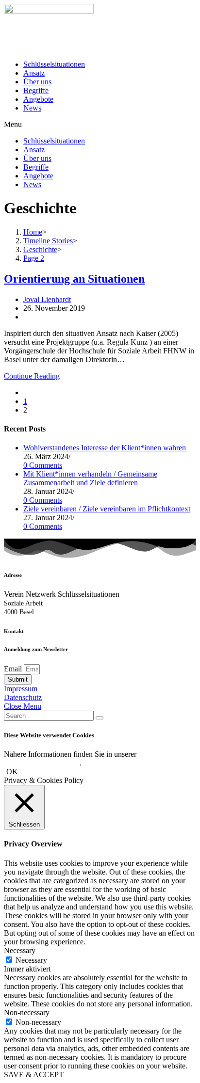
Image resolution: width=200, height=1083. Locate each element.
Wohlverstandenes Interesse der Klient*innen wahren (104, 448)
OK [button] (12, 771)
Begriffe (36, 90)
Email (14, 669)
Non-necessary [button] (27, 1012)
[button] (100, 124)
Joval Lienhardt (47, 299)
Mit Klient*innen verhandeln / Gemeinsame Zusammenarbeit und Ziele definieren (90, 478)
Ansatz (34, 73)
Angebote (38, 99)
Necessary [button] (19, 950)
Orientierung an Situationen (74, 278)
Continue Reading (32, 376)
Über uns (37, 82)
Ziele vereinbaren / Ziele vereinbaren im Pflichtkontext (106, 509)
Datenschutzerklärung (43, 763)
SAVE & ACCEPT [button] (34, 1074)
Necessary (31, 960)
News (32, 108)
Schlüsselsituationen (54, 64)
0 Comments (42, 465)
